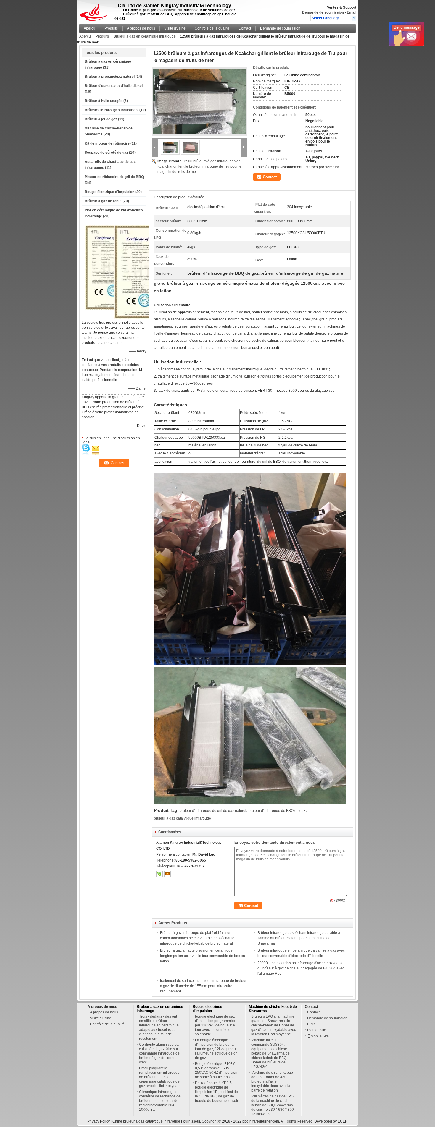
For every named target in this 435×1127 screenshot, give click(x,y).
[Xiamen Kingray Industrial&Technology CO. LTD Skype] (159, 874)
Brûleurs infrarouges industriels (111, 110)
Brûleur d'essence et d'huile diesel (114, 86)
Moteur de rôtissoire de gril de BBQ (114, 177)
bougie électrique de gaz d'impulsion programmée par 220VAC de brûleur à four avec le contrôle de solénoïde (215, 1025)
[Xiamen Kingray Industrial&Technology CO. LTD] (354, 18)
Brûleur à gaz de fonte (103, 201)
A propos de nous (141, 28)
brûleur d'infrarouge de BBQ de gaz (277, 811)
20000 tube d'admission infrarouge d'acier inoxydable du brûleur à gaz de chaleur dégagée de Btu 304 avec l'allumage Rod (300, 968)
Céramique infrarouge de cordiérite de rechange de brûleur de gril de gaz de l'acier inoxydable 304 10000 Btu (160, 1101)
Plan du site (316, 1030)
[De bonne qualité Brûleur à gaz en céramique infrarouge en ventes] (147, 318)
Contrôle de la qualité (212, 28)
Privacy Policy (98, 1121)
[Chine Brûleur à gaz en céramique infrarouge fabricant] (95, 10)
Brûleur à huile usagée (104, 101)
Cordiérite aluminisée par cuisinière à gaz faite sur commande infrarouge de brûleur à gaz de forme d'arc (159, 1053)
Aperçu (89, 28)
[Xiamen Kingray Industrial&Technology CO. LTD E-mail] (167, 874)
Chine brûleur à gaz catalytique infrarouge (146, 1121)
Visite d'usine (175, 28)
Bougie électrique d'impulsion (109, 192)
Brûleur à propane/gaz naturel (110, 77)
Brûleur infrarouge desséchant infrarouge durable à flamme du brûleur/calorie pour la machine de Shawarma (298, 938)
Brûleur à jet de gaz (101, 119)
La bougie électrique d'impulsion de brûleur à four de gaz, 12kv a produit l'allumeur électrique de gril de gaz (217, 1049)
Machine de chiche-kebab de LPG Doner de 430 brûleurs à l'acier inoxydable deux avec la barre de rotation (272, 1081)
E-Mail (312, 1024)
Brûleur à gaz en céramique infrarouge (145, 36)
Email (351, 12)
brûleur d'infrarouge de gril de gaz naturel (213, 811)
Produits (111, 28)
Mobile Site (320, 1036)
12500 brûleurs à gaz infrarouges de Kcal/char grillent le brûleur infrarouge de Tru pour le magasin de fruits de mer (199, 166)
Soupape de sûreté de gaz (106, 152)
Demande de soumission (323, 12)
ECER (343, 1121)
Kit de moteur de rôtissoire (107, 143)
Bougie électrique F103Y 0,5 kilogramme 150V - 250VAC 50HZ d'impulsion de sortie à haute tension (216, 1070)
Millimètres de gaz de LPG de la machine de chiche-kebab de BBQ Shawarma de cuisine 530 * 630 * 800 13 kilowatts (272, 1105)
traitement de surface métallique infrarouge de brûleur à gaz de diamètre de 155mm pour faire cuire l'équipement (203, 986)
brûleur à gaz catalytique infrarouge (182, 818)
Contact (245, 28)
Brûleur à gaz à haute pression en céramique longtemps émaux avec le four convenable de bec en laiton (202, 955)
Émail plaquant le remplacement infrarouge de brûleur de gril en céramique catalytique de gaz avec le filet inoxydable (161, 1077)
